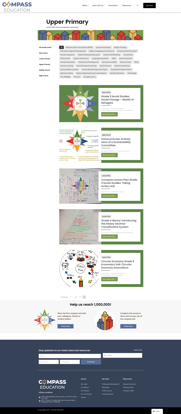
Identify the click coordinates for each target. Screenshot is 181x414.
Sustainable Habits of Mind (121, 69)
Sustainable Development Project (94, 69)
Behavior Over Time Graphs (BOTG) (79, 47)
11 (80, 297)
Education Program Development (73, 51)
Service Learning (67, 66)
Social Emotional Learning (86, 66)
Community (112, 5)
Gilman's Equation (67, 55)
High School (43, 76)
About (84, 5)
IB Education (65, 58)
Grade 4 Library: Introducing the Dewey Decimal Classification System (118, 224)
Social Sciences (105, 66)
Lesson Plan (106, 92)
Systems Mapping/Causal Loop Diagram (91, 73)
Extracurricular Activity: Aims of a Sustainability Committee (116, 142)
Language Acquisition (100, 58)
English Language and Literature (101, 51)
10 (76, 297)
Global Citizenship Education (89, 55)
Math (114, 58)
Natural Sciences (125, 58)
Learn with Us (97, 5)
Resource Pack (125, 62)
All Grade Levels (45, 47)
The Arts (77, 77)
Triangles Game (89, 77)
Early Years (43, 53)
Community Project (103, 47)
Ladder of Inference (81, 58)
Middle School (44, 70)
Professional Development (88, 62)
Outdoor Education (68, 62)
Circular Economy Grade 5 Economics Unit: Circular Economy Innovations (117, 264)
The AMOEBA (65, 77)
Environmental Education (127, 51)
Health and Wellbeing (111, 55)
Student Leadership (122, 66)
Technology (132, 73)
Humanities (128, 55)
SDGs (136, 62)
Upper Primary (44, 64)
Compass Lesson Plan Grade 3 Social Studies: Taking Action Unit (119, 183)
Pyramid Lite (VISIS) (109, 62)
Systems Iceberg (67, 73)
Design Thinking (120, 47)
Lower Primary (44, 59)
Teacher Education (117, 73)
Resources (126, 5)
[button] (137, 5)
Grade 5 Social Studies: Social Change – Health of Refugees (117, 100)
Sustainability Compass (69, 69)
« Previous (64, 297)
